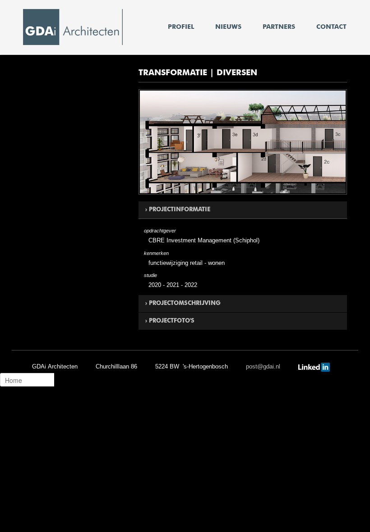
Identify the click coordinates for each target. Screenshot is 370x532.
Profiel (181, 27)
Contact (331, 27)
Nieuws (228, 27)
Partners (279, 27)
